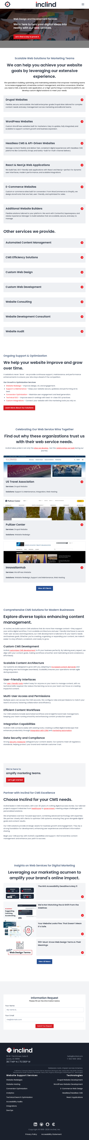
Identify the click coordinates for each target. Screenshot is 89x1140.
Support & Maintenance (16, 389)
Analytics (10, 1093)
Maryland (48, 1071)
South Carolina (28, 1072)
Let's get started (15, 780)
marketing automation (62, 730)
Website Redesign (13, 386)
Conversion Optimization (16, 394)
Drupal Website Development (70, 1080)
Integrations (11, 1106)
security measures (17, 742)
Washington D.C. (68, 1072)
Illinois (42, 1071)
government (49, 808)
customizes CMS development (22, 650)
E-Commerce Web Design (71, 1088)
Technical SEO (12, 397)
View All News (44, 961)
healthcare (36, 808)
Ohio (46, 1072)
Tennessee (36, 1072)
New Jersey (62, 1071)
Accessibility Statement (51, 1134)
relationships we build (65, 448)
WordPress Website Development (68, 1084)
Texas (43, 1072)
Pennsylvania (17, 1072)
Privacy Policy (31, 1134)
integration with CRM (39, 730)
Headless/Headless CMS (72, 1093)
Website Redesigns (14, 1080)
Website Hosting (13, 1084)
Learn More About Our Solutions (19, 408)
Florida (37, 1071)
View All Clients (44, 588)
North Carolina (77, 1071)
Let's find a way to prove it (27, 36)
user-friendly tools (15, 683)
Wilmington (79, 1072)
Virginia (51, 1072)
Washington (58, 1072)
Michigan (55, 1071)
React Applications (75, 1097)
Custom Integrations (15, 400)
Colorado (24, 1071)
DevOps (9, 1110)
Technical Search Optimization (19, 1097)
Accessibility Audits (14, 1101)
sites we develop (41, 448)
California (17, 1071)
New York (69, 1071)
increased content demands (63, 667)
